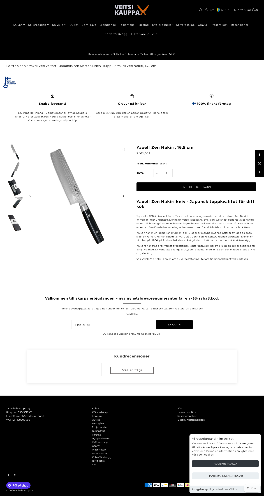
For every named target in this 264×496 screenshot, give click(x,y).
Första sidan (16, 66)
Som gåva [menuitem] (89, 24)
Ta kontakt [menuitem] (126, 24)
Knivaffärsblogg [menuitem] (116, 34)
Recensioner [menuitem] (240, 24)
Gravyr (96, 445)
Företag (96, 434)
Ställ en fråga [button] (132, 370)
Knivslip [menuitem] (57, 24)
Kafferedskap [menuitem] (185, 24)
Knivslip (97, 416)
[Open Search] (200, 9)
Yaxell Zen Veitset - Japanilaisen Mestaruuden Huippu (71, 66)
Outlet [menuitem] (74, 24)
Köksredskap (100, 412)
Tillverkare (98, 460)
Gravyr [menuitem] (202, 24)
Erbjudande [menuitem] (107, 24)
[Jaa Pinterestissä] (259, 172)
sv (212, 10)
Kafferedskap (100, 442)
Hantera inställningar (225, 475)
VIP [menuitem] (154, 34)
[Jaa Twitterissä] (259, 163)
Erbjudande (99, 427)
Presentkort (99, 449)
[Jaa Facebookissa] (259, 154)
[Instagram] (15, 475)
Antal (140, 173)
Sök (179, 408)
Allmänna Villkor (227, 489)
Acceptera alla (225, 463)
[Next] (123, 196)
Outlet (96, 419)
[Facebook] (9, 475)
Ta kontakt (98, 430)
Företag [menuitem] (143, 24)
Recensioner (99, 453)
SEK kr (226, 10)
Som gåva (98, 423)
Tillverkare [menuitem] (138, 34)
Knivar (96, 408)
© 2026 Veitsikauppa (18, 490)
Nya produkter (101, 438)
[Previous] (30, 196)
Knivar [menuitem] (17, 24)
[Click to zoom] (123, 149)
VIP (94, 464)
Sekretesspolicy (186, 416)
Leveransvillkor (186, 412)
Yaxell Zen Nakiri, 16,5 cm (136, 66)
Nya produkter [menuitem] (162, 24)
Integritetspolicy (203, 489)
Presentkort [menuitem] (219, 24)
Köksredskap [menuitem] (37, 24)
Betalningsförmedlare (191, 419)
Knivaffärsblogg (101, 457)
